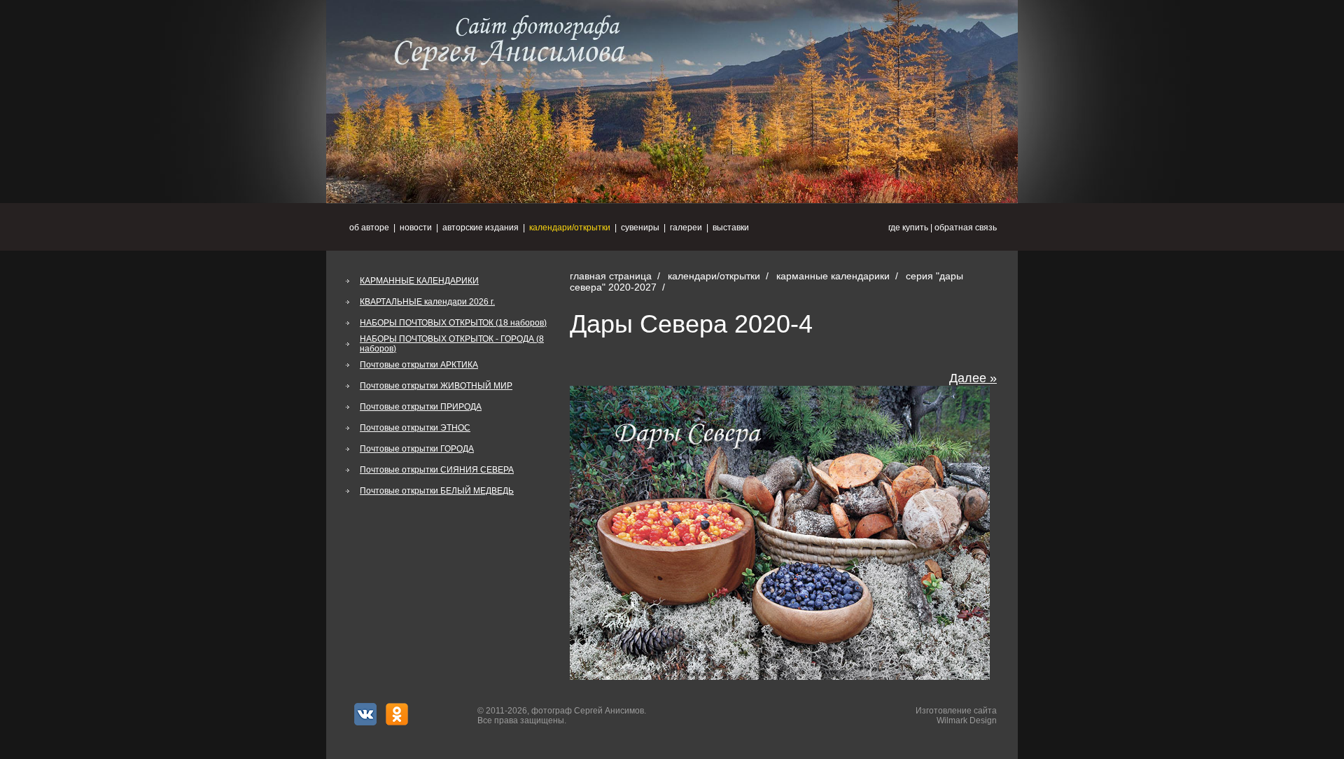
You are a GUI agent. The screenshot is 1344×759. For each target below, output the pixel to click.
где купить (908, 227)
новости (416, 227)
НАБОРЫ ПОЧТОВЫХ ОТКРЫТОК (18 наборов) (453, 323)
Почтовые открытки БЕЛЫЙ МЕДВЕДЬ (437, 491)
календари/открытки (569, 227)
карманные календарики (833, 275)
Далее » (973, 378)
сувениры (640, 227)
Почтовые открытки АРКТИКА (419, 365)
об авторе (369, 227)
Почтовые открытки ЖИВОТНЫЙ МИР (436, 386)
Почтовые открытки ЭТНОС (415, 428)
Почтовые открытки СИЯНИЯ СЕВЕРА (437, 470)
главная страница (611, 275)
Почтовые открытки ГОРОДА (417, 449)
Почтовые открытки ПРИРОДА (421, 407)
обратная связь (965, 227)
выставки (731, 227)
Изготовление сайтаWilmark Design (956, 715)
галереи (686, 227)
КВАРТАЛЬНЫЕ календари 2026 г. (427, 302)
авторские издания (480, 227)
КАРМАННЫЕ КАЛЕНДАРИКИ (419, 281)
